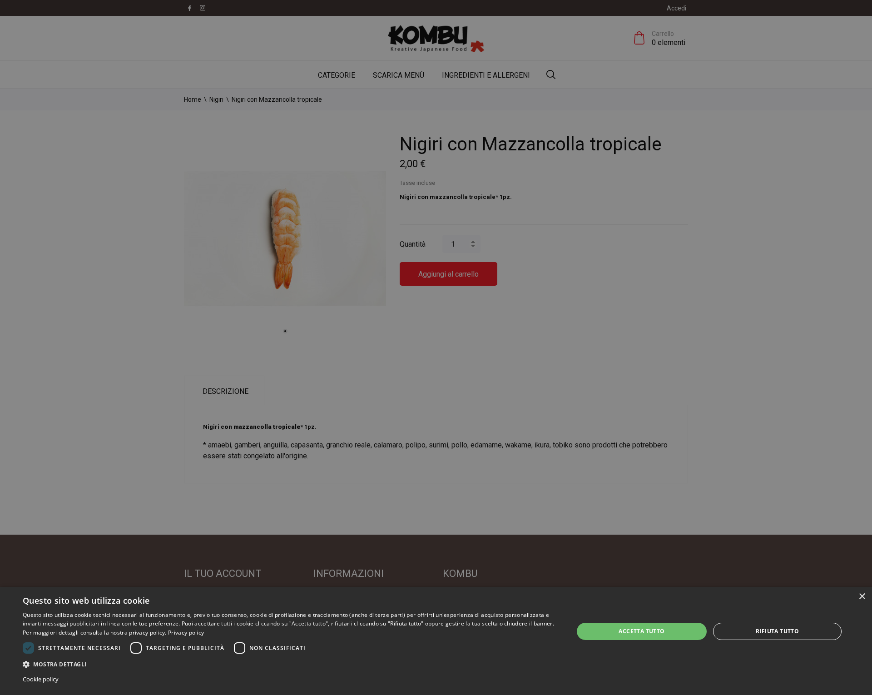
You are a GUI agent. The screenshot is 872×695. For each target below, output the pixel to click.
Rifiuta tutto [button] (777, 631)
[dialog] (436, 641)
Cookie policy (41, 679)
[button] (290, 664)
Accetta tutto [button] (641, 631)
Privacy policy (186, 632)
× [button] (861, 596)
